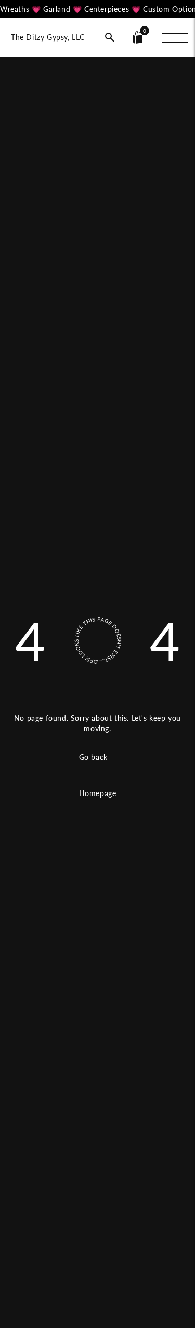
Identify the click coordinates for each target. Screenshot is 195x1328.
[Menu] (175, 37)
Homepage (97, 793)
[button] (110, 37)
